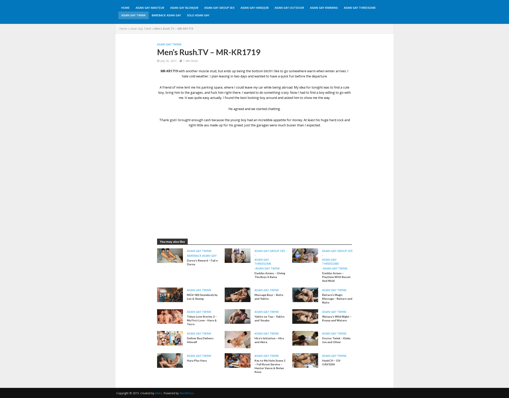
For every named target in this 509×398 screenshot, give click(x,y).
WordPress (187, 393)
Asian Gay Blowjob (184, 8)
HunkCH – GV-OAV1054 (331, 362)
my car (258, 87)
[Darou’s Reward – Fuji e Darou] (170, 255)
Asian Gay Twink (133, 15)
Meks (158, 393)
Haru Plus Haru (197, 360)
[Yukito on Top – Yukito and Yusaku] (238, 316)
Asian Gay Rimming (324, 8)
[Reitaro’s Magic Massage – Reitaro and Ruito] (305, 294)
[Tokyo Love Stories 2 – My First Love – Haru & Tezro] (170, 316)
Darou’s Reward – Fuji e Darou (202, 262)
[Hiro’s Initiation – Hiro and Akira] (238, 339)
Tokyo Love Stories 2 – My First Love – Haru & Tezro (202, 320)
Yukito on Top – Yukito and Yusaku (269, 318)
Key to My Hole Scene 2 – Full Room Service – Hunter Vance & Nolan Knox (269, 366)
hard (332, 120)
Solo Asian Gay (198, 15)
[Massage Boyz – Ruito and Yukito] (238, 294)
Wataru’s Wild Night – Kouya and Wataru (337, 318)
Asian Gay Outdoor (289, 8)
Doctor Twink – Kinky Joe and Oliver (336, 340)
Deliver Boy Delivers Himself (200, 340)
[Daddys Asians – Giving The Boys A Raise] (238, 255)
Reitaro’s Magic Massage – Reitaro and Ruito (337, 298)
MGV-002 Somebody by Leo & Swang (202, 296)
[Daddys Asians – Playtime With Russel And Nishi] (305, 255)
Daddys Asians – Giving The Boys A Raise (269, 275)
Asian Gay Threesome (360, 8)
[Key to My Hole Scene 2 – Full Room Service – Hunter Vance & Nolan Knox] (238, 360)
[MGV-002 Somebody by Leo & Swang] (170, 294)
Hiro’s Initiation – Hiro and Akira (269, 340)
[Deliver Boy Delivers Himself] (170, 338)
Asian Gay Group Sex (219, 8)
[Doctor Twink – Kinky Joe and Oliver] (305, 338)
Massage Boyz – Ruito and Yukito (268, 296)
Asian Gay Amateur (150, 8)
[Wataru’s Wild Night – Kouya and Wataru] (305, 316)
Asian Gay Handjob (255, 8)
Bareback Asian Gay (166, 15)
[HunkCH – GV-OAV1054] (305, 360)
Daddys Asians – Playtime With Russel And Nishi (336, 276)
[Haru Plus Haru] (170, 360)
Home (125, 8)
